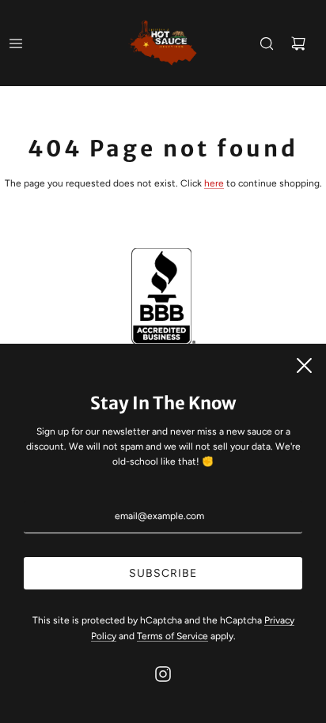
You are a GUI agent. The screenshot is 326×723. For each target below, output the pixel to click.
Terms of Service (172, 636)
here (214, 183)
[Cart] (298, 43)
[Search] (266, 43)
